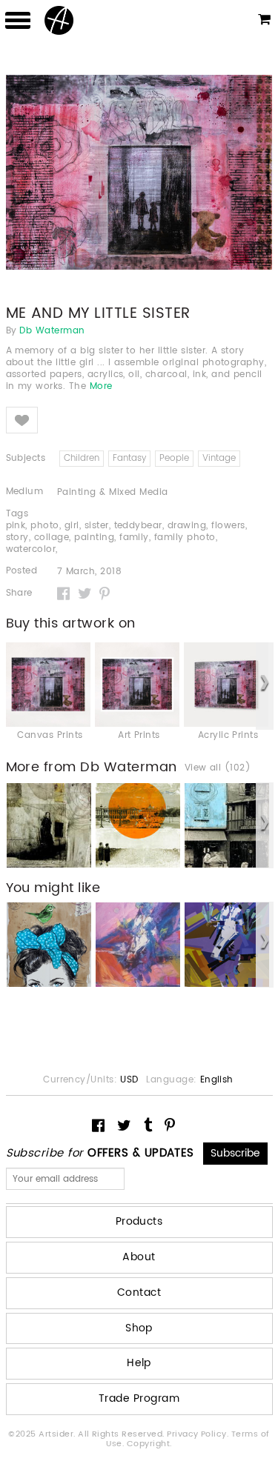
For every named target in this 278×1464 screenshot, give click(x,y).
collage (51, 537)
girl (71, 526)
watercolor (31, 549)
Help (139, 1362)
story (17, 537)
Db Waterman (52, 331)
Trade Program (139, 1398)
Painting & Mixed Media (112, 492)
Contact (139, 1292)
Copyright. (149, 1444)
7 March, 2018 (89, 572)
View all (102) (218, 768)
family (134, 537)
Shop (139, 1328)
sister (97, 526)
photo (44, 526)
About (138, 1256)
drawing (187, 526)
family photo (185, 537)
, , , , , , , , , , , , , (127, 538)
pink (16, 526)
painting (94, 537)
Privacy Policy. (199, 1434)
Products (139, 1221)
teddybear (138, 526)
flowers (228, 526)
